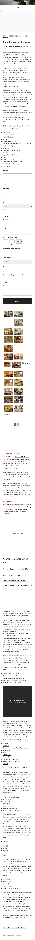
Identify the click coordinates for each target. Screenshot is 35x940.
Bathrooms (6, 750)
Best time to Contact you (11, 237)
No (6, 282)
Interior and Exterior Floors (11, 759)
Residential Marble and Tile (11, 676)
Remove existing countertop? (13, 275)
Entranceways (7, 755)
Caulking (5, 764)
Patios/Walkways (8, 757)
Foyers (5, 752)
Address (6, 188)
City (4, 202)
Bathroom (29, 870)
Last (4, 185)
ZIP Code (6, 216)
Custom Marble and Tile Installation (13, 678)
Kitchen (5, 906)
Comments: (7, 286)
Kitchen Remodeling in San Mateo (17, 569)
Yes (6, 279)
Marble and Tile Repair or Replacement (14, 680)
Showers (5, 743)
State (5, 209)
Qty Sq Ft (6, 266)
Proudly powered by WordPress (12, 935)
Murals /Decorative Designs (11, 761)
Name (5, 170)
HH (5, 244)
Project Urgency (8, 257)
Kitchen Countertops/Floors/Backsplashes (16, 748)
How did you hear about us (12, 248)
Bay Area (12, 904)
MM (12, 244)
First (4, 178)
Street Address (8, 195)
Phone (5, 220)
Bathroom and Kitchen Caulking (12, 682)
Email (5, 228)
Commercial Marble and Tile (11, 673)
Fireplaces (6, 746)
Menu (18, 7)
